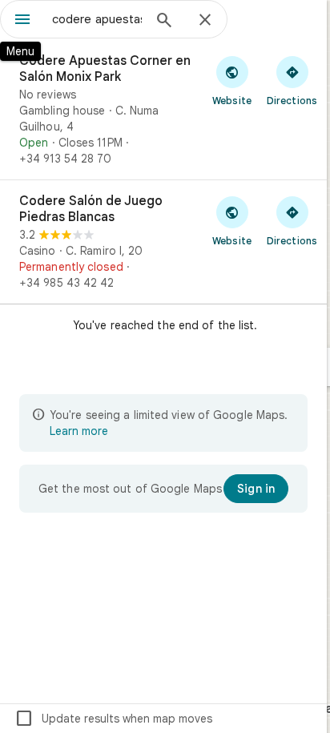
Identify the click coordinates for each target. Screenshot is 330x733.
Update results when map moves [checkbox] (113, 718)
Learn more (79, 431)
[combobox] (97, 19)
